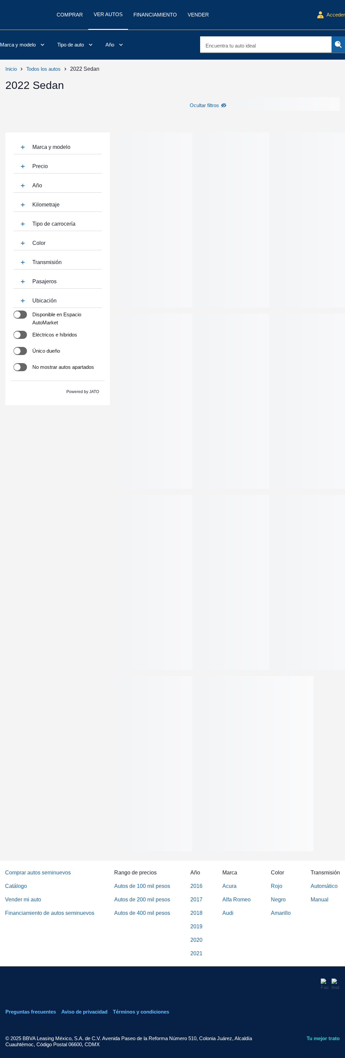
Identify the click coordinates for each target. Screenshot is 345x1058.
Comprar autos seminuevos (38, 872)
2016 (196, 886)
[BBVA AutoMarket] (23, 15)
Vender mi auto (23, 899)
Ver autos (108, 14)
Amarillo (281, 913)
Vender (198, 15)
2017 (196, 899)
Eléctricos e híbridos (54, 335)
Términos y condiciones (141, 1012)
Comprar (70, 15)
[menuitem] (23, 45)
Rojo (276, 886)
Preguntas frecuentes (30, 1012)
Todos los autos (43, 69)
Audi (227, 913)
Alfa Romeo (236, 899)
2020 (196, 940)
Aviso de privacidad (84, 1012)
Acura (229, 886)
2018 (196, 913)
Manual (319, 899)
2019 (196, 926)
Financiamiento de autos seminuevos (49, 913)
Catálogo (16, 886)
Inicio (11, 69)
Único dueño (46, 351)
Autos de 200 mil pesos (142, 899)
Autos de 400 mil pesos (142, 913)
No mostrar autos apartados (63, 367)
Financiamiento (155, 15)
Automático (324, 886)
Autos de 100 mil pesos (142, 886)
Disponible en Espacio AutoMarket (56, 318)
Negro (278, 899)
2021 (196, 953)
